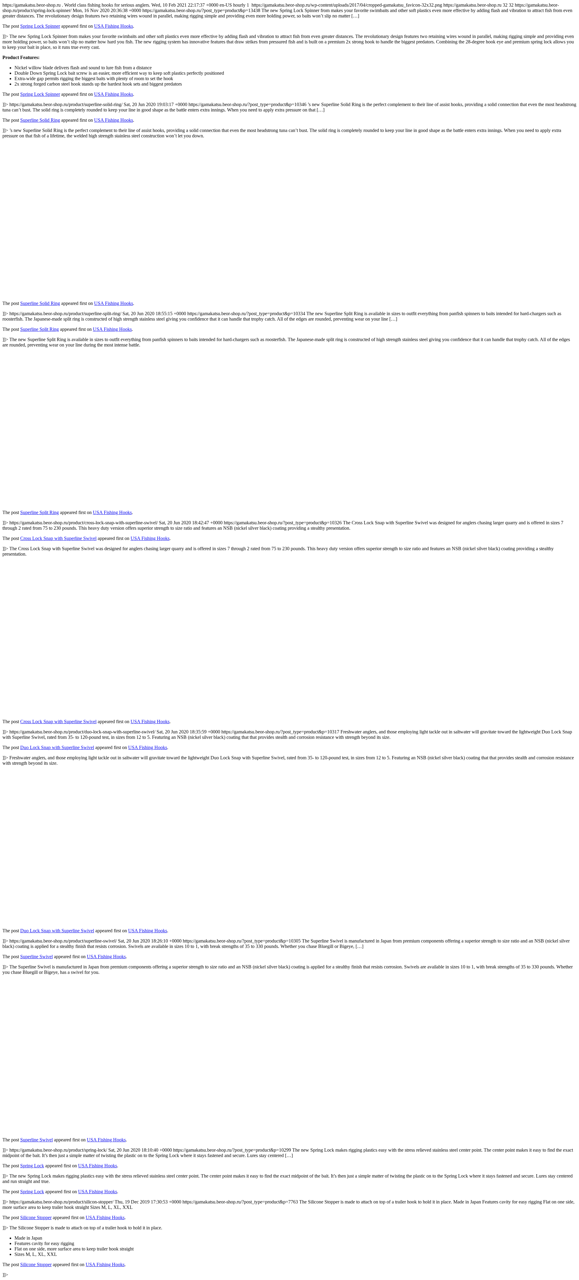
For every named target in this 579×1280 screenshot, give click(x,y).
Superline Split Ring (39, 329)
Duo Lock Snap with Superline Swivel (57, 747)
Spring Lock (32, 1165)
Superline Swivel (36, 956)
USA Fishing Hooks (113, 26)
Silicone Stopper (36, 1217)
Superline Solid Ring (40, 120)
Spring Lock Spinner (40, 26)
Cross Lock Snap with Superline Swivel (58, 538)
